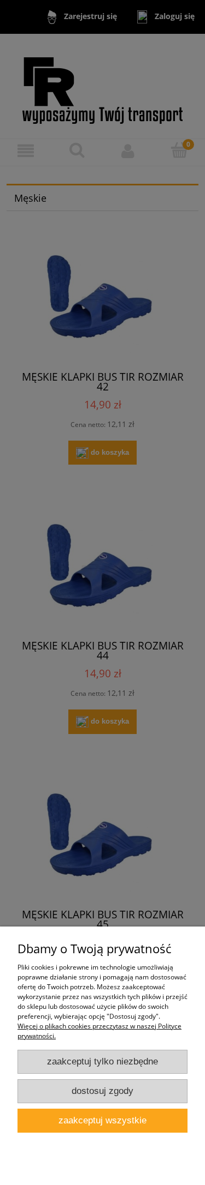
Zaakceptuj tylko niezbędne (102, 1061)
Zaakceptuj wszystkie (102, 1120)
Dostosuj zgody (102, 1091)
